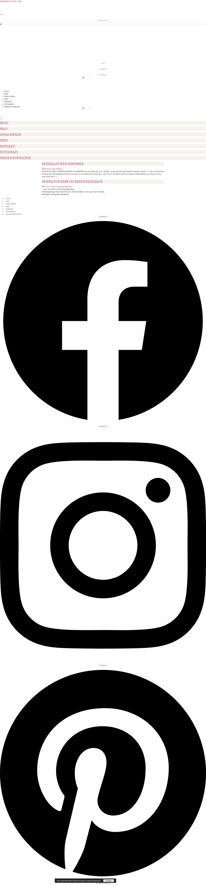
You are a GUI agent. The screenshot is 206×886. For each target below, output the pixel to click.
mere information (96, 880)
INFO (103, 63)
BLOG (6, 91)
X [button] (1, 119)
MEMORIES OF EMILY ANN (11, 1)
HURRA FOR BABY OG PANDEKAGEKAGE (72, 181)
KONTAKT (103, 69)
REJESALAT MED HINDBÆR (63, 163)
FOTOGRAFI (103, 75)
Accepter (108, 881)
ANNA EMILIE (103, 20)
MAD (1, 14)
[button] (1, 85)
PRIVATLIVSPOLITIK (12, 107)
